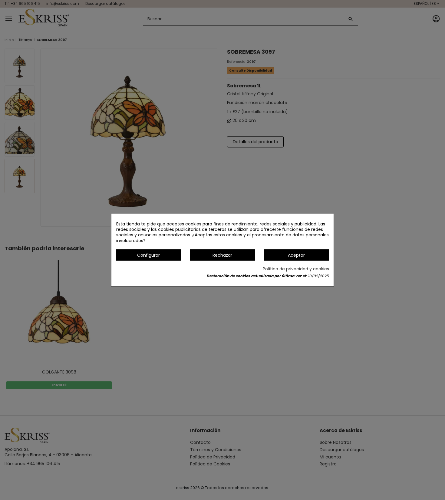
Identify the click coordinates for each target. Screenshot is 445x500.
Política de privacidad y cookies (296, 269)
